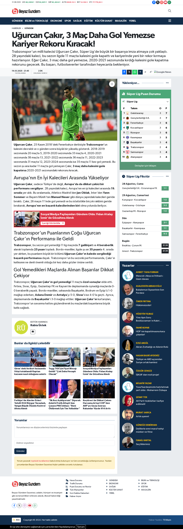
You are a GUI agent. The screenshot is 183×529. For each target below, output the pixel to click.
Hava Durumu (76, 480)
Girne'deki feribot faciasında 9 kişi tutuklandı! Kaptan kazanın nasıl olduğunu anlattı (30, 371)
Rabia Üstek (38, 325)
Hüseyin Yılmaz (144, 314)
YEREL (132, 21)
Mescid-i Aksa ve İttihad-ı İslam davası (149, 277)
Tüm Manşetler (77, 490)
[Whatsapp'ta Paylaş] (134, 72)
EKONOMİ (56, 21)
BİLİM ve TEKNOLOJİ (36, 21)
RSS (18, 520)
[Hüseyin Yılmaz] (128, 317)
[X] (19, 505)
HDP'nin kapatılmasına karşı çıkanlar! (150, 333)
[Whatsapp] (34, 505)
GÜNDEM (17, 21)
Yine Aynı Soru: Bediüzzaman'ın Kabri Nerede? (147, 319)
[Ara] (169, 11)
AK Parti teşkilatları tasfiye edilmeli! (150, 402)
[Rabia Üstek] (21, 327)
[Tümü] (167, 83)
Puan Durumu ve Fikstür (80, 487)
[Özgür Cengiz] (128, 373)
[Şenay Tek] (128, 400)
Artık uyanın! (142, 416)
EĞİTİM (88, 21)
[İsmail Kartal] (128, 442)
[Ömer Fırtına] (128, 303)
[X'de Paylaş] (129, 72)
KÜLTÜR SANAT (104, 21)
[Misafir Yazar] (128, 386)
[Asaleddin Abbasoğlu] (128, 289)
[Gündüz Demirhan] (128, 428)
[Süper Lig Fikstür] (167, 176)
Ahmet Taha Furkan (147, 272)
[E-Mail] (32, 331)
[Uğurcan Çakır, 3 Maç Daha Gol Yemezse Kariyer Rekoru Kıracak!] (64, 110)
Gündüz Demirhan (146, 425)
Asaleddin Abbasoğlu (149, 286)
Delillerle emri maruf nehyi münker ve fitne (150, 430)
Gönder (20, 451)
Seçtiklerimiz (143, 444)
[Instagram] (24, 505)
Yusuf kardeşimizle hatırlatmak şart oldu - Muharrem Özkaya (152, 388)
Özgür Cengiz (144, 371)
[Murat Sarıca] (128, 414)
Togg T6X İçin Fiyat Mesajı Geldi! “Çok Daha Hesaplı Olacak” (62, 371)
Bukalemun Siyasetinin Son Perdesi (150, 291)
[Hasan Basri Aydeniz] (128, 359)
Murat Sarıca (143, 413)
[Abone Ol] (162, 72)
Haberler (16, 28)
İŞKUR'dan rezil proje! (147, 375)
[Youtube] (29, 505)
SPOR (67, 21)
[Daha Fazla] (140, 72)
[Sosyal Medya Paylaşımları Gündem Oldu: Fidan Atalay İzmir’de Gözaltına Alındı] (99, 357)
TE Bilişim (167, 520)
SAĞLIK (77, 21)
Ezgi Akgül (142, 343)
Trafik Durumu (76, 483)
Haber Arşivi (75, 496)
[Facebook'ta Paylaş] (124, 72)
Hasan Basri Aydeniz (147, 356)
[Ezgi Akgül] (128, 345)
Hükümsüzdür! (143, 305)
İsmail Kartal (143, 440)
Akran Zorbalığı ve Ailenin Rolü (152, 347)
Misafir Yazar (144, 383)
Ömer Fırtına (143, 301)
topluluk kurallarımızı (40, 461)
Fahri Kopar (142, 328)
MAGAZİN (121, 21)
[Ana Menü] (169, 21)
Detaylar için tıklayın (145, 166)
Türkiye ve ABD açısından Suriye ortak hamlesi (149, 361)
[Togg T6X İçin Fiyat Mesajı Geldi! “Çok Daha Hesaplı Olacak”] (64, 357)
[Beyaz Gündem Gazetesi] (26, 11)
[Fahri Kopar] (128, 331)
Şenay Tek (141, 397)
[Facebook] (14, 505)
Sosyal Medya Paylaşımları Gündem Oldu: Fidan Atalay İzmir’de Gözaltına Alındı (98, 371)
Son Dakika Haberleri (79, 493)
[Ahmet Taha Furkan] (128, 275)
